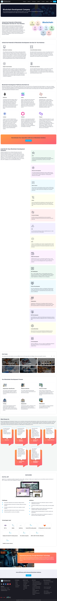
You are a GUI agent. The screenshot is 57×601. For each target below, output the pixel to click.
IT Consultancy (34, 585)
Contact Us (28, 575)
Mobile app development (36, 581)
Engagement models (26, 585)
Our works (24, 584)
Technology (33, 1)
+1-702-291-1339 (46, 584)
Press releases (17, 585)
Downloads (17, 586)
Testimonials (25, 586)
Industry (38, 1)
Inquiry (55, 1)
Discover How (28, 140)
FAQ (24, 589)
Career (51, 1)
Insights (47, 1)
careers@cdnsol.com (47, 593)
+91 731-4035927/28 (47, 588)
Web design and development (36, 584)
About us (16, 581)
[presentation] (52, 356)
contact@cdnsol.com (49, 592)
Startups (33, 589)
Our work (43, 1)
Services (29, 1)
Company (24, 1)
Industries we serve (26, 581)
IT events (16, 584)
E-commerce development (36, 586)
